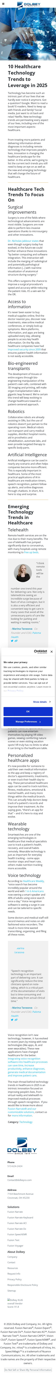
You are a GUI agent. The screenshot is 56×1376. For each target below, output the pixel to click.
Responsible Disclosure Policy (22, 1284)
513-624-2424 (14, 1166)
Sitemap (11, 1290)
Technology (25, 1122)
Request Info (13, 1273)
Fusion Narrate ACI (17, 1223)
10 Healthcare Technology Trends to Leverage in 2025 (27, 75)
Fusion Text (13, 1240)
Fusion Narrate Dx (16, 1228)
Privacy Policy (14, 1279)
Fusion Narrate (15, 1211)
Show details (40, 702)
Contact (11, 1262)
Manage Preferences (26, 721)
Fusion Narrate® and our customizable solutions (22, 1110)
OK (28, 711)
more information (22, 1115)
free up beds (31, 552)
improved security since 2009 (24, 349)
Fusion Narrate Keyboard (20, 1217)
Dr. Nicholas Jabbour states (23, 241)
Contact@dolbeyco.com (19, 1179)
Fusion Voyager (15, 1245)
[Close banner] (51, 652)
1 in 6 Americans (34, 891)
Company (12, 1256)
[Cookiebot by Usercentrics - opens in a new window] (35, 652)
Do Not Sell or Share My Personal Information (28, 1369)
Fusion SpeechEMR (17, 1234)
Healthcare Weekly (33, 881)
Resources (12, 1268)
